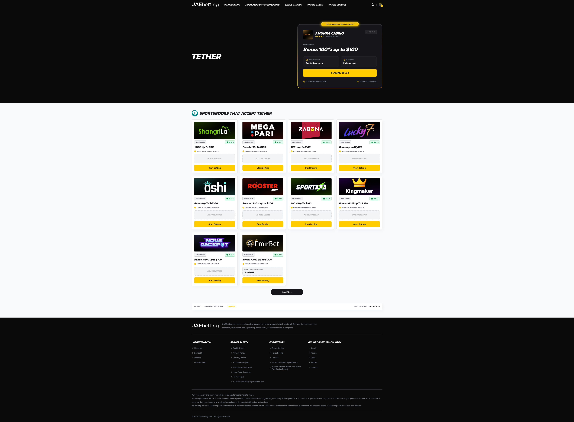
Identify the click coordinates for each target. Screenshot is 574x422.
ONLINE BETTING (231, 5)
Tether (231, 306)
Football (275, 358)
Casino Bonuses (337, 5)
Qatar (313, 358)
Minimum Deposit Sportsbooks (285, 362)
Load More (287, 292)
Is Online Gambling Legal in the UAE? (248, 381)
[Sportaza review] (311, 186)
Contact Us (198, 353)
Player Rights (238, 377)
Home (197, 306)
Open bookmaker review (316, 81)
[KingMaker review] (359, 186)
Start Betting (215, 168)
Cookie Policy (239, 348)
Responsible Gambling (242, 367)
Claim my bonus (340, 73)
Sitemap (197, 358)
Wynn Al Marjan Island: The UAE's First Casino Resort (286, 368)
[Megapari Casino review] (262, 130)
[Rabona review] (311, 130)
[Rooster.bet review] (262, 186)
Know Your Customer (242, 372)
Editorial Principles (241, 362)
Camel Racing (278, 348)
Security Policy (239, 358)
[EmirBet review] (262, 243)
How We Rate (199, 362)
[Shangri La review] (214, 130)
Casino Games (315, 5)
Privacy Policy (239, 353)
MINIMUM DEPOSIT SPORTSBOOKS (262, 5)
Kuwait (313, 348)
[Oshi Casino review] (214, 186)
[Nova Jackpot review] (214, 243)
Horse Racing (277, 353)
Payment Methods (213, 306)
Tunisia (314, 353)
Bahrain (314, 362)
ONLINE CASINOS (293, 5)
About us (197, 348)
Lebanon (314, 367)
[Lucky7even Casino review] (359, 130)
